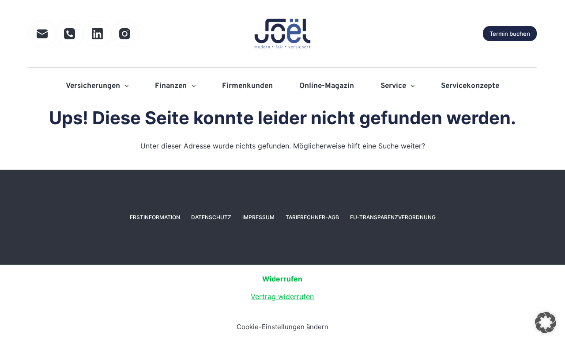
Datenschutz (211, 217)
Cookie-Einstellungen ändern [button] (282, 327)
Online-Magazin (326, 86)
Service (393, 86)
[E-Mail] (42, 34)
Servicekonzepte (470, 86)
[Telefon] (70, 34)
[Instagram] (125, 34)
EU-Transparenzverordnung (393, 217)
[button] (545, 322)
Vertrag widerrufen (282, 296)
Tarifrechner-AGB (312, 217)
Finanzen (171, 86)
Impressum (258, 217)
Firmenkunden (247, 86)
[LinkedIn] (97, 34)
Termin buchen (510, 33)
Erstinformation (155, 217)
